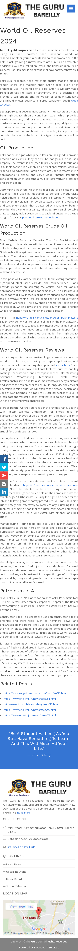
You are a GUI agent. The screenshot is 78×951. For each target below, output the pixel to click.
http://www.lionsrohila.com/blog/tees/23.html (31, 704)
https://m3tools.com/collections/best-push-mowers (47, 317)
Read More (24, 812)
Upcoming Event (16, 871)
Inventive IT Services (46, 947)
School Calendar (16, 886)
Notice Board (14, 879)
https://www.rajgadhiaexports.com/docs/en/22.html (35, 693)
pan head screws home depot (40, 217)
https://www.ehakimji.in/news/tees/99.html (30, 710)
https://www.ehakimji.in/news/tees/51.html (30, 698)
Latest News (13, 864)
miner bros (63, 365)
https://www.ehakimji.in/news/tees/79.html (30, 715)
